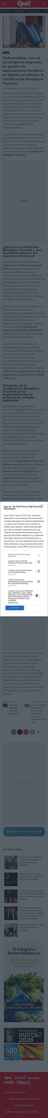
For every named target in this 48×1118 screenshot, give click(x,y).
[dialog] (24, 559)
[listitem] (24, 555)
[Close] (42, 506)
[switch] (38, 561)
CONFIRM (15, 608)
